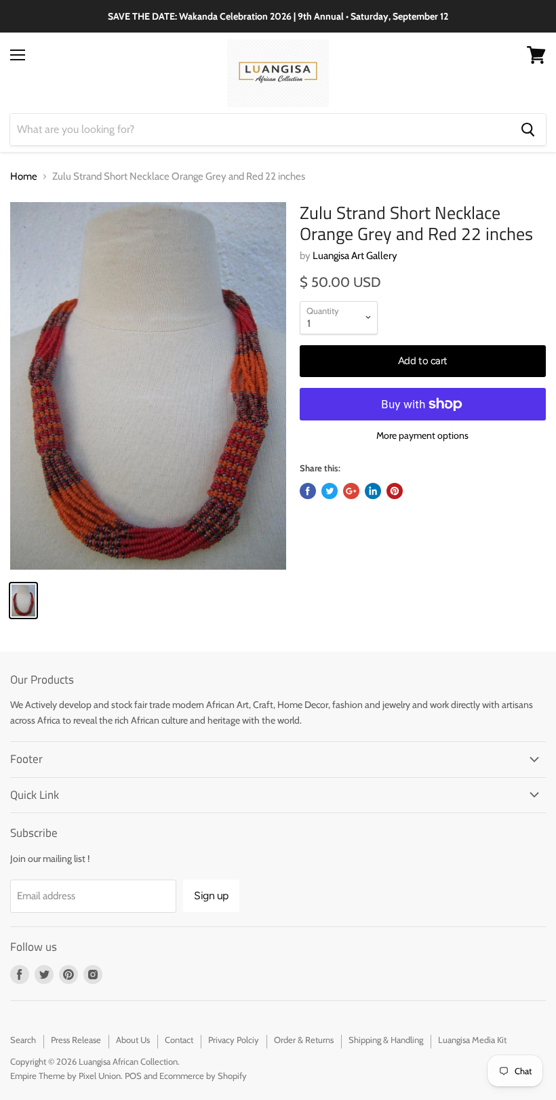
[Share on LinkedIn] (373, 491)
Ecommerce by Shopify (203, 1075)
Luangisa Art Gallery (355, 256)
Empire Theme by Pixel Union (65, 1075)
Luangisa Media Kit (472, 1039)
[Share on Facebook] (308, 491)
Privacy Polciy (233, 1039)
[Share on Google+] (351, 491)
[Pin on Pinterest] (394, 491)
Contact (179, 1039)
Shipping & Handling (386, 1039)
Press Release (76, 1039)
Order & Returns (304, 1039)
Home (23, 176)
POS (133, 1075)
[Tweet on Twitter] (329, 491)
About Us (133, 1039)
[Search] (528, 129)
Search (23, 1039)
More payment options (422, 435)
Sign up (211, 895)
